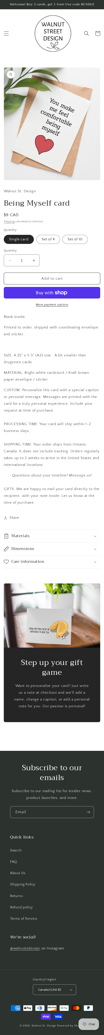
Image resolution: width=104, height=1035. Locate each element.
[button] (6, 33)
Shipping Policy (22, 884)
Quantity (10, 250)
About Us (17, 873)
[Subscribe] (88, 812)
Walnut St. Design (44, 1025)
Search (16, 850)
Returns (16, 896)
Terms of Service (23, 919)
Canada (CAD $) (49, 989)
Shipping (9, 221)
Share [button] (14, 518)
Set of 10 (75, 239)
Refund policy (21, 907)
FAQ (13, 862)
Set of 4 (48, 239)
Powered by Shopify (71, 1025)
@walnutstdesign (25, 948)
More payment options (52, 304)
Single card (19, 239)
